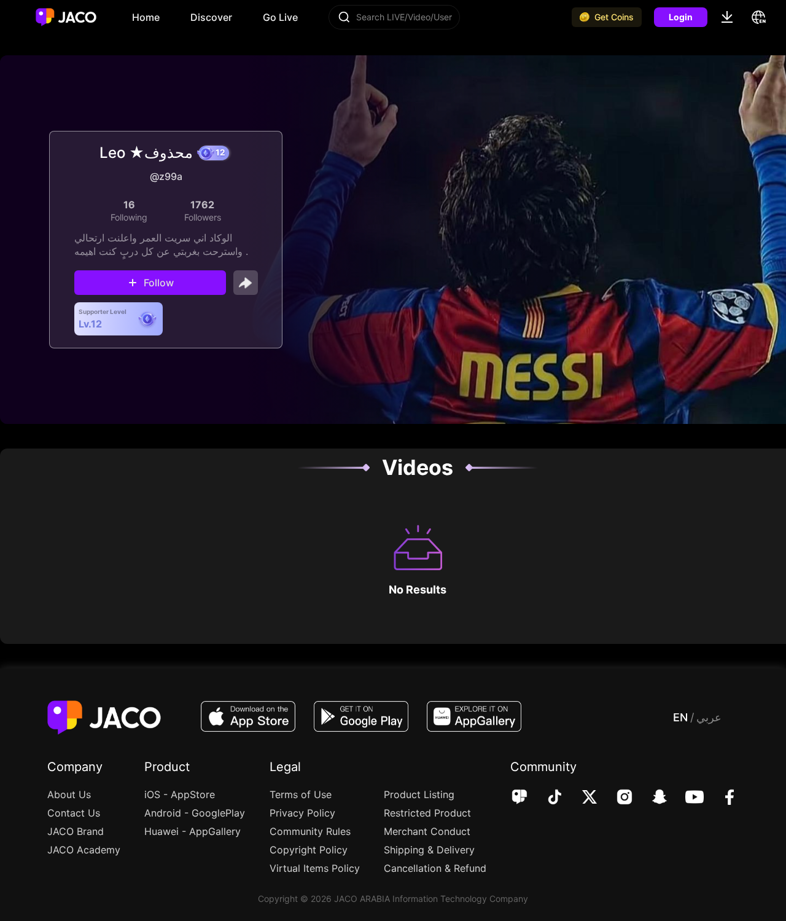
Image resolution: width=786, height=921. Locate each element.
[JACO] (519, 798)
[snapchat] (651, 798)
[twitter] (581, 798)
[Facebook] (721, 798)
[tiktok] (546, 798)
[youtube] (686, 798)
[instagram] (616, 798)
